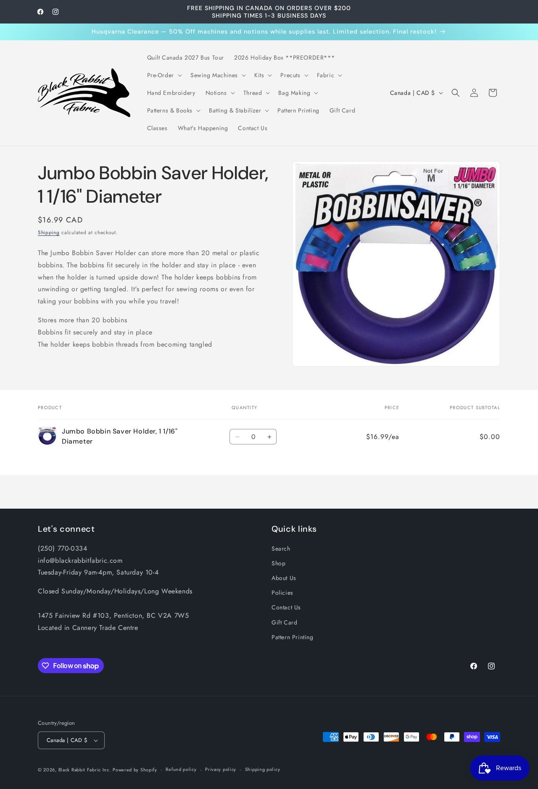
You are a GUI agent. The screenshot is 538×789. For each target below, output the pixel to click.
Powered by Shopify (135, 769)
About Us (284, 578)
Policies (282, 592)
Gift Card (284, 622)
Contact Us (286, 608)
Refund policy (181, 769)
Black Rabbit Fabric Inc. (84, 769)
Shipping (49, 232)
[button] (163, 75)
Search (281, 548)
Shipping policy (262, 769)
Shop (278, 563)
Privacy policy (220, 769)
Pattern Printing (293, 637)
